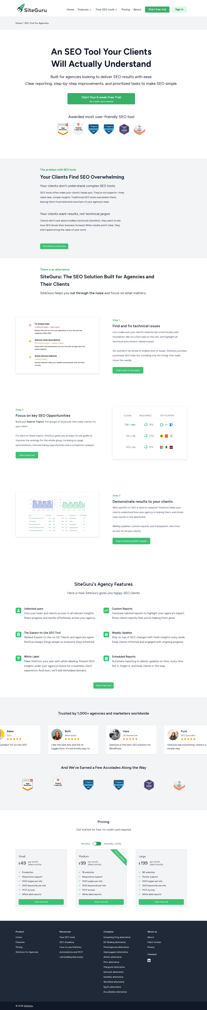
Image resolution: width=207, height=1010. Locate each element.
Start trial (157, 9)
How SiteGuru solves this (54, 246)
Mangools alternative (114, 967)
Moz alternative (111, 962)
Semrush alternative (113, 972)
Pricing (126, 9)
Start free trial (26, 455)
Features (83, 9)
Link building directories (71, 957)
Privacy (151, 947)
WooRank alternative (114, 981)
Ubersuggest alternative (116, 952)
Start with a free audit (128, 370)
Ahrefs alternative (113, 957)
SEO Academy (67, 942)
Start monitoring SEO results (131, 541)
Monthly (85, 843)
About (137, 9)
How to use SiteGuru (70, 947)
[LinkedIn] (149, 960)
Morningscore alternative (116, 947)
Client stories (154, 942)
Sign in (179, 9)
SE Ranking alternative (115, 942)
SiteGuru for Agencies (27, 952)
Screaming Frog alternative (117, 937)
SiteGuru (28, 1005)
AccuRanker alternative (115, 992)
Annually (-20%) (112, 843)
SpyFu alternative (112, 987)
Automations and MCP (71, 952)
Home (70, 9)
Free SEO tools (105, 9)
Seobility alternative (113, 977)
